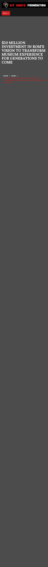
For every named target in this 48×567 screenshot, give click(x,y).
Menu (6, 13)
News (13, 76)
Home (5, 76)
